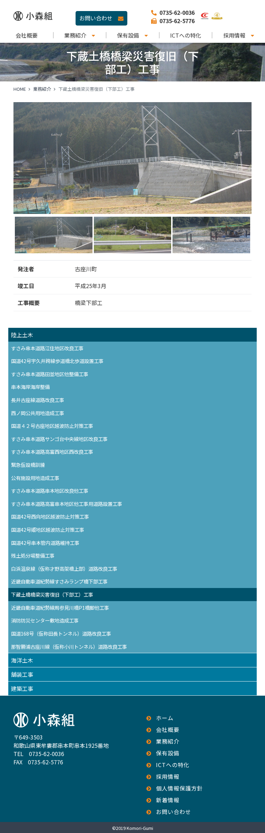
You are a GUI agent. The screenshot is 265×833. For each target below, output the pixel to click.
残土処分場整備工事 (33, 555)
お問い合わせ (95, 18)
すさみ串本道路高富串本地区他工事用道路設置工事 (66, 503)
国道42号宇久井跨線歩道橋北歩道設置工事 (57, 360)
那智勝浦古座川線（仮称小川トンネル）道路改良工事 (69, 646)
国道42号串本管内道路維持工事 (45, 542)
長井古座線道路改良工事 (37, 399)
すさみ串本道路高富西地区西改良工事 (52, 451)
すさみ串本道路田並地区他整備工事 (49, 374)
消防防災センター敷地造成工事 (45, 620)
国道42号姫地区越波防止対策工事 (47, 529)
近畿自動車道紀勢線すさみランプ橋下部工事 (59, 581)
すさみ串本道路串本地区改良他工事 (49, 490)
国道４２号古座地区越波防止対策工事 (52, 425)
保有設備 (128, 35)
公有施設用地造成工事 (35, 477)
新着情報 (167, 800)
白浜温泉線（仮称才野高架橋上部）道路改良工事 (64, 568)
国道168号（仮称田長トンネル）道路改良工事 (61, 633)
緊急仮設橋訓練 (28, 464)
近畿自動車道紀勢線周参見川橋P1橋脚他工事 (60, 607)
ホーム (165, 718)
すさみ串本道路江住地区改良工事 (47, 348)
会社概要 (27, 35)
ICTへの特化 (185, 35)
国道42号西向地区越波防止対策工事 (50, 516)
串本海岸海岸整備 (30, 386)
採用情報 (234, 35)
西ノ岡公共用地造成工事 (37, 412)
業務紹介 (75, 35)
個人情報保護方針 (179, 788)
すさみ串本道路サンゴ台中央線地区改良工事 (59, 438)
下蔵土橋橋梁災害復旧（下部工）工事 (52, 594)
